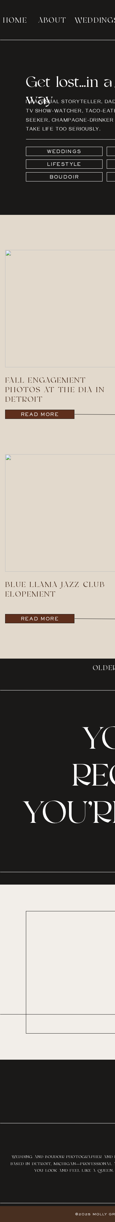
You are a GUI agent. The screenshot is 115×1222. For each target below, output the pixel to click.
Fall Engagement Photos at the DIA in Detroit (55, 390)
